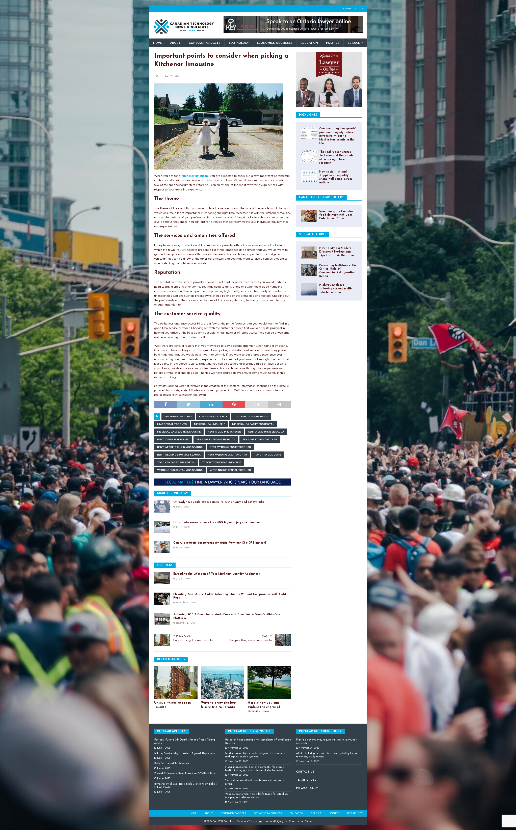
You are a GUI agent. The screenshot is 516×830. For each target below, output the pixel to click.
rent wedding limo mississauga (179, 454)
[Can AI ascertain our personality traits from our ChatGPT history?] (162, 547)
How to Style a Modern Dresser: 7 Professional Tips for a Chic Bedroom (336, 252)
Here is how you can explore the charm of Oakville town (264, 707)
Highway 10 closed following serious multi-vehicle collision (335, 289)
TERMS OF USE (306, 779)
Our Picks (165, 565)
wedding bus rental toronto (230, 469)
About (175, 43)
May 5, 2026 (182, 547)
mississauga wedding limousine (179, 431)
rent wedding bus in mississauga (180, 446)
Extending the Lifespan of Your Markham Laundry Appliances (216, 573)
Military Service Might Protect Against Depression (184, 753)
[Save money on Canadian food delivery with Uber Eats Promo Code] (309, 216)
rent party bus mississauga (216, 439)
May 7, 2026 (182, 506)
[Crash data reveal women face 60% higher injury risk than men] (162, 527)
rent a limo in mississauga (266, 431)
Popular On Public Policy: (320, 731)
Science (354, 43)
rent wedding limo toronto (227, 454)
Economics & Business (274, 43)
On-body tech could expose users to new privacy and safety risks (218, 502)
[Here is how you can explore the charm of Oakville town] (269, 682)
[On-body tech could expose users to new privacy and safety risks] (162, 506)
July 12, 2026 (183, 578)
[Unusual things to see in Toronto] (176, 682)
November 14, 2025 (309, 747)
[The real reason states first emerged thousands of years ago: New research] (309, 156)
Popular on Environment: (249, 731)
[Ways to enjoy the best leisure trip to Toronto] (222, 682)
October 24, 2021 (170, 76)
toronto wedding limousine (221, 462)
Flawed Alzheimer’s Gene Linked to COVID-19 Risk (184, 773)
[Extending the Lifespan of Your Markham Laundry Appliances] (162, 578)
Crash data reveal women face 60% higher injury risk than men (217, 522)
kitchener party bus (213, 416)
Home (157, 43)
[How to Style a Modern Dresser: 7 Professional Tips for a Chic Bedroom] (309, 253)
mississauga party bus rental (253, 423)
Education (309, 43)
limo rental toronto (172, 423)
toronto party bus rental (176, 462)
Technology (239, 43)
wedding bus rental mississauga (180, 469)
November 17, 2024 (186, 602)
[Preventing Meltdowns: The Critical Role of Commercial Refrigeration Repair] (309, 270)
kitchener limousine (178, 416)
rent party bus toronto (259, 439)
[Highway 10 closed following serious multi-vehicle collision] (309, 289)
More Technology (172, 493)
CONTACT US (305, 771)
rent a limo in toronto (173, 439)
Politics (332, 43)
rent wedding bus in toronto (230, 446)
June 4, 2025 (164, 747)
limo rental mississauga (251, 416)
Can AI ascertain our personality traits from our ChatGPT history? (219, 542)
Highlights (308, 114)
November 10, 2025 (309, 761)
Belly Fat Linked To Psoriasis (171, 763)
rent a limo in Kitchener (224, 431)
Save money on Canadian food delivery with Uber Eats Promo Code (336, 215)
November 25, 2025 (238, 747)
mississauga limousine (209, 423)
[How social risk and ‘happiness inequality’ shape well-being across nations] (309, 176)
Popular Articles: (171, 731)
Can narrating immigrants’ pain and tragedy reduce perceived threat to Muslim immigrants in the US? (337, 136)
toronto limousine (267, 454)
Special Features (312, 234)
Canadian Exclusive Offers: (321, 197)
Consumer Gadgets (204, 43)
